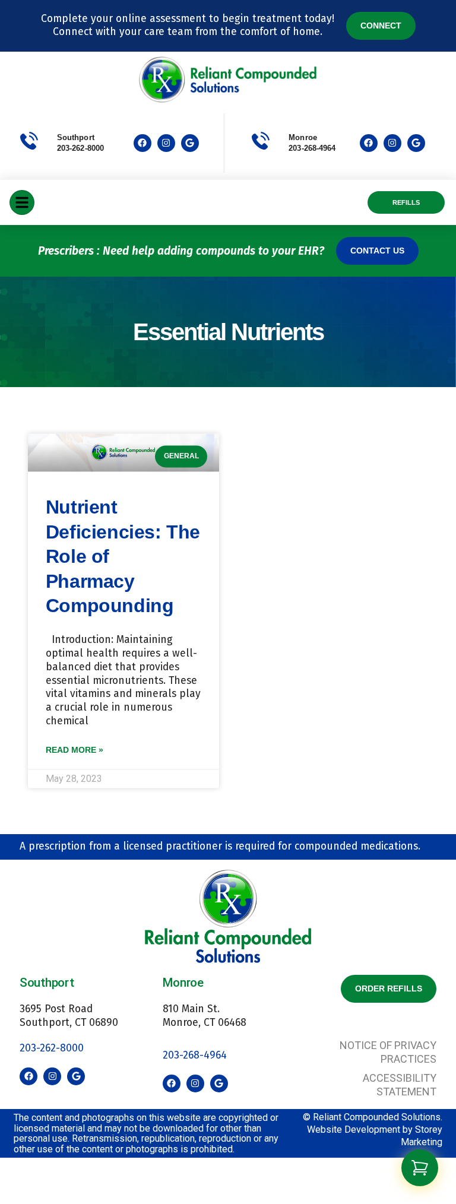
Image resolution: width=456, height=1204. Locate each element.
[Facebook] (142, 143)
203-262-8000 (80, 148)
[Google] (190, 143)
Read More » (74, 750)
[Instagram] (166, 143)
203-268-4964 (195, 1055)
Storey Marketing (421, 1136)
